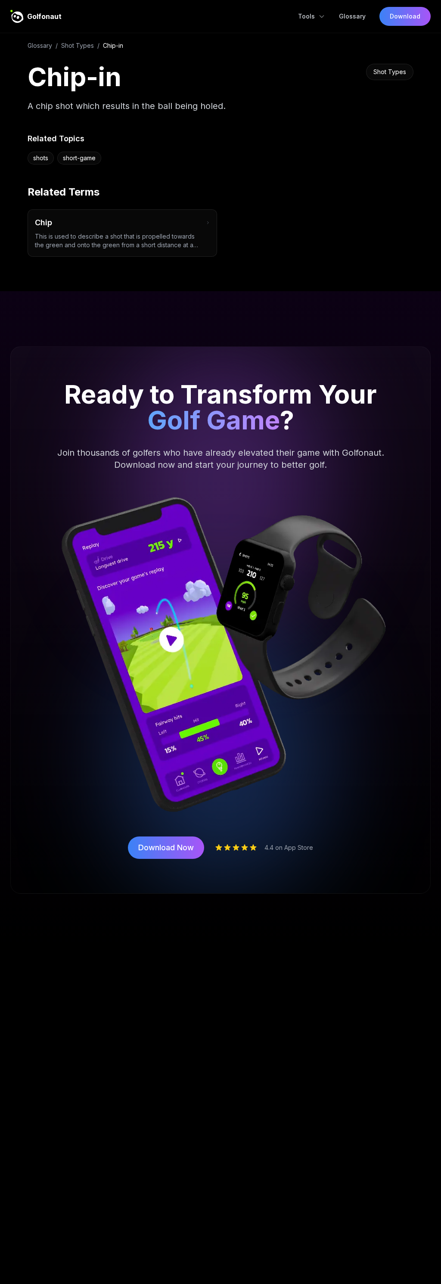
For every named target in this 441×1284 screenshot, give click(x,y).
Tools (306, 16)
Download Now (166, 847)
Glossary (352, 16)
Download (405, 16)
